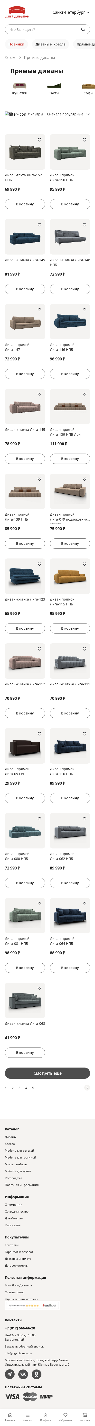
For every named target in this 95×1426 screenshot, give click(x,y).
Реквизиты (12, 1225)
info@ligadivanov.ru (18, 1353)
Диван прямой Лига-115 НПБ (62, 601)
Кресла (10, 1144)
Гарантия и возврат (19, 1252)
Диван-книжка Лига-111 (70, 684)
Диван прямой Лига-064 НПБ (62, 941)
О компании (13, 1205)
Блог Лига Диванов (18, 1285)
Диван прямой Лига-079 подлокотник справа (68, 518)
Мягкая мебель (16, 1164)
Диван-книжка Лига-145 (25, 429)
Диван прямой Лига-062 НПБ (62, 856)
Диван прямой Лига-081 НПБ (17, 941)
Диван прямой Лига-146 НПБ (62, 347)
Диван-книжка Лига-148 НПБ (70, 262)
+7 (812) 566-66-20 (20, 1328)
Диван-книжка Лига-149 (25, 259)
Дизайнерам (14, 1218)
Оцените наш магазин (21, 1299)
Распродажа (13, 1178)
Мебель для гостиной (20, 1157)
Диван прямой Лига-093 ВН (17, 771)
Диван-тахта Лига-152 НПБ (23, 177)
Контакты (12, 1245)
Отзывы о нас (14, 1292)
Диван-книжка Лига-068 (25, 1023)
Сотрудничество (16, 1211)
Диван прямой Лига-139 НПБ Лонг (66, 432)
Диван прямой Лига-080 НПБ (17, 856)
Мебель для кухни (18, 1171)
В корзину (25, 204)
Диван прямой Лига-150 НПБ (62, 177)
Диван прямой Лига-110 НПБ (62, 771)
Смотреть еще (48, 1073)
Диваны (10, 1137)
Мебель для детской (19, 1150)
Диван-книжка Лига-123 (25, 599)
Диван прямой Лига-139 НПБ (17, 517)
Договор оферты (16, 1265)
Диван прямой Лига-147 (17, 347)
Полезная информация (22, 1185)
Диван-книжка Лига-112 (25, 684)
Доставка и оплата (18, 1259)
